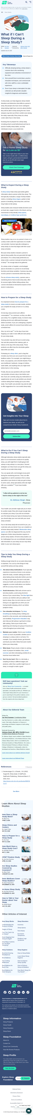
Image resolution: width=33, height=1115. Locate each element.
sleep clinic (14, 353)
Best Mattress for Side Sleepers (7, 971)
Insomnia (20, 924)
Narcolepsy (21, 930)
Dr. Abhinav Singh (17, 500)
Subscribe (16, 436)
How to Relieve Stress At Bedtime (23, 966)
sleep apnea (22, 212)
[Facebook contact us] (5, 993)
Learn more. (24, 8)
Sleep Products (8, 1022)
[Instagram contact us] (18, 993)
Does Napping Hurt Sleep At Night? (8, 938)
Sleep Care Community (14, 686)
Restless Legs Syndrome (22, 939)
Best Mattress (6, 958)
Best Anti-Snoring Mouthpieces (7, 953)
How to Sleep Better (24, 953)
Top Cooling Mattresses (6, 961)
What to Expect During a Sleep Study (11, 56)
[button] (16, 167)
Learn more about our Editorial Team (13, 758)
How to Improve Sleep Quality (22, 961)
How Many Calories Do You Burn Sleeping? (8, 943)
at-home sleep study (12, 277)
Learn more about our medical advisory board (16, 752)
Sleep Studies (8, 12)
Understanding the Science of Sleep (8, 925)
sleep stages (16, 199)
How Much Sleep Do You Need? (24, 971)
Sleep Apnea (22, 927)
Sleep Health (7, 1025)
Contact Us (6, 1043)
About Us (6, 1040)
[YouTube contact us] (14, 993)
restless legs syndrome (18, 215)
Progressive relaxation (19, 618)
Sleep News (7, 1031)
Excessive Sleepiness (21, 934)
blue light (26, 595)
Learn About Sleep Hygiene (23, 957)
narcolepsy (5, 215)
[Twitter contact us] (9, 993)
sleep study (6, 192)
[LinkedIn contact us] (23, 993)
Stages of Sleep (7, 929)
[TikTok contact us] (27, 993)
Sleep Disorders (8, 1028)
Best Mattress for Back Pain (7, 966)
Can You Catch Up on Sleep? (8, 933)
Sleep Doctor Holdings (12, 1112)
